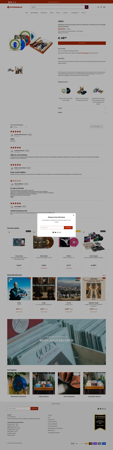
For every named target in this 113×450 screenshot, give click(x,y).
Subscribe (68, 227)
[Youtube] (55, 232)
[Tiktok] (60, 232)
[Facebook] (53, 232)
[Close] (73, 215)
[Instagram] (57, 232)
